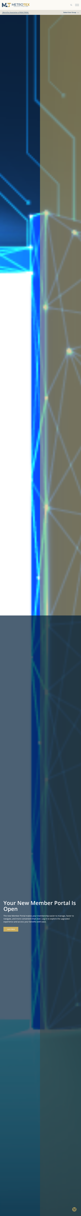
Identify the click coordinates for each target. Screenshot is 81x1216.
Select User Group (69, 12)
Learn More (11, 929)
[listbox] (69, 12)
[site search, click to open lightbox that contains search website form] (71, 5)
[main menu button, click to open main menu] (77, 5)
